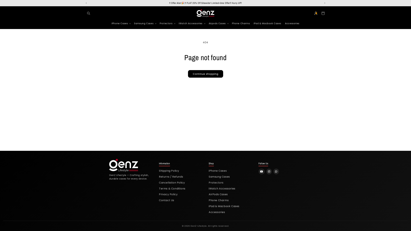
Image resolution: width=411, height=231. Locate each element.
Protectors (216, 182)
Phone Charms (219, 200)
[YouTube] (261, 171)
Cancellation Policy (172, 182)
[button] (88, 13)
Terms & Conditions (172, 188)
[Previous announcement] (86, 3)
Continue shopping (205, 74)
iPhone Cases (218, 171)
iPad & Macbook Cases (224, 206)
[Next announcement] (324, 3)
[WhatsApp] (276, 171)
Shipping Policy (169, 171)
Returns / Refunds (171, 177)
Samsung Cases (219, 177)
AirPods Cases (218, 194)
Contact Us (166, 200)
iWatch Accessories (222, 188)
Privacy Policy (168, 194)
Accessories (217, 212)
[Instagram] (269, 171)
